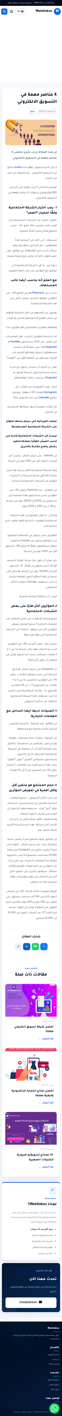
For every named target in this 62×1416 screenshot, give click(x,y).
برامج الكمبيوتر (53, 1355)
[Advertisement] (31, 50)
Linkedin (43, 398)
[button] (54, 1408)
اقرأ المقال (46, 1039)
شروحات (55, 1360)
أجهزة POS (55, 1390)
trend (17, 167)
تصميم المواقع (53, 1380)
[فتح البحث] (4, 11)
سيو (32, 111)
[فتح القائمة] (11, 11)
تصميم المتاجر (54, 1385)
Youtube (15, 342)
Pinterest (38, 293)
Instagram (50, 392)
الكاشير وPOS (54, 1364)
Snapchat (51, 347)
